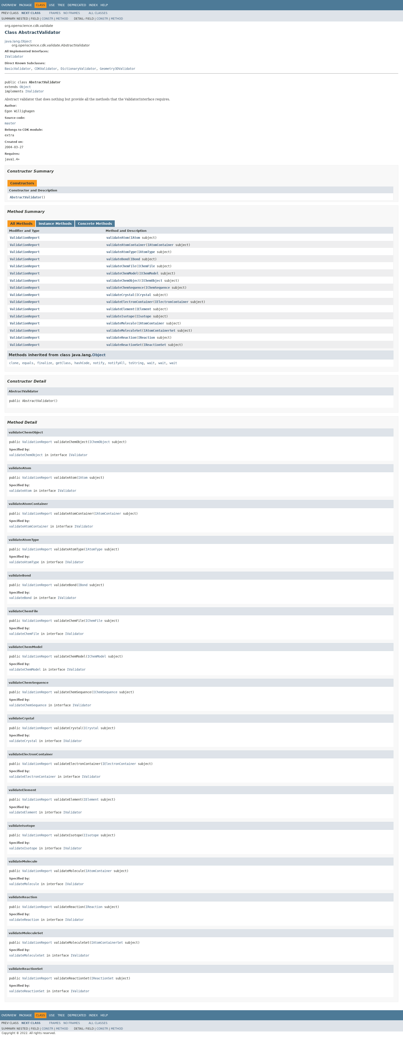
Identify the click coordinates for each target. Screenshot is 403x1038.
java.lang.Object (18, 41)
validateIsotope (120, 316)
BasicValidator (18, 68)
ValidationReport (25, 237)
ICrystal (143, 295)
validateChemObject (123, 280)
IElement (143, 309)
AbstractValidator (26, 197)
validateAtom (117, 237)
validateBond (117, 259)
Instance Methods (55, 223)
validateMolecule (121, 323)
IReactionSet (155, 345)
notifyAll (116, 363)
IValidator (14, 56)
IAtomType (146, 252)
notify (98, 363)
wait (151, 363)
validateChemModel (122, 273)
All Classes (98, 13)
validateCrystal (120, 295)
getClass (63, 363)
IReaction (146, 337)
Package (25, 5)
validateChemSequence (125, 287)
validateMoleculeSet (124, 330)
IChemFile (146, 266)
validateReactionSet (124, 345)
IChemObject (152, 280)
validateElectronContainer (129, 302)
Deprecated (77, 5)
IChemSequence (158, 287)
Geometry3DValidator (117, 68)
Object (25, 87)
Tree (61, 5)
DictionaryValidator (78, 68)
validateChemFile (121, 266)
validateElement (120, 309)
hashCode (81, 363)
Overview (8, 5)
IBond (135, 259)
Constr (47, 18)
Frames (55, 13)
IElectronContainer (171, 302)
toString (136, 363)
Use (52, 5)
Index (93, 5)
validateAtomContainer (126, 245)
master (10, 123)
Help (104, 5)
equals (27, 363)
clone (13, 363)
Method (62, 18)
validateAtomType (121, 252)
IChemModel (149, 273)
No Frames (71, 13)
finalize (44, 363)
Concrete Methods (95, 223)
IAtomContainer (160, 245)
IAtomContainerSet (159, 330)
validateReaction (121, 337)
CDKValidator (46, 68)
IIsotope (143, 316)
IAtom (135, 237)
